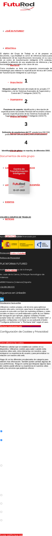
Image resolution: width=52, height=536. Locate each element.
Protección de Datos (9, 253)
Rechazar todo (6, 326)
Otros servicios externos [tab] (10, 468)
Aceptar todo (17, 326)
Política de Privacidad (10, 257)
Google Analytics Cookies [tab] (10, 442)
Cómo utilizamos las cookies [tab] (12, 343)
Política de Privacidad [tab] (9, 522)
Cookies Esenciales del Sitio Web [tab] (14, 372)
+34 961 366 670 (7, 287)
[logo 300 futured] (19, 12)
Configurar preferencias (31, 326)
